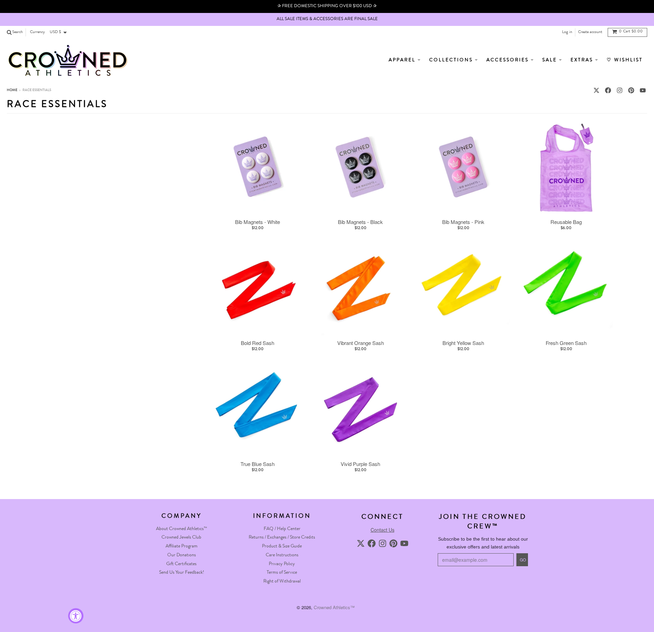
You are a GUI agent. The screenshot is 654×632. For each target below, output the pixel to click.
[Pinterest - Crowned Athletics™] (631, 90)
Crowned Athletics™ (334, 607)
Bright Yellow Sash (463, 343)
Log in (567, 32)
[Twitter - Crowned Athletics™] (596, 90)
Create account (590, 32)
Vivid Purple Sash (360, 464)
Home (12, 90)
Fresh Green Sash (566, 343)
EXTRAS (583, 60)
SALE (550, 60)
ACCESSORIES (508, 60)
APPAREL (403, 60)
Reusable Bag (566, 222)
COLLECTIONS (452, 60)
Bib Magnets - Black (360, 222)
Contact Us (382, 529)
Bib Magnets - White (257, 222)
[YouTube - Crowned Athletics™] (642, 90)
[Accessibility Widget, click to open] (75, 615)
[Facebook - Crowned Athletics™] (608, 90)
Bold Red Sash (257, 343)
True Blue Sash (257, 464)
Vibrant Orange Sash (360, 343)
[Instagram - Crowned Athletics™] (619, 90)
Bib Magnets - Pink (463, 222)
